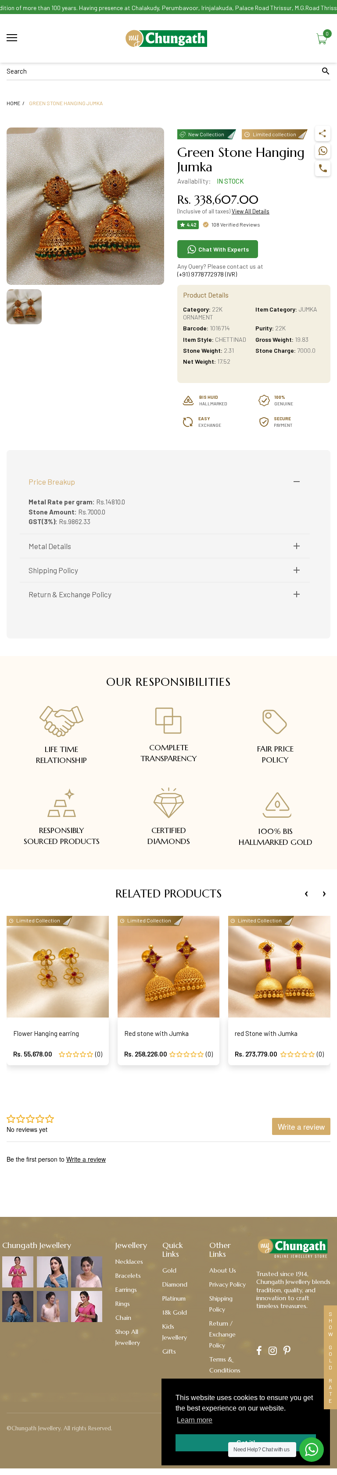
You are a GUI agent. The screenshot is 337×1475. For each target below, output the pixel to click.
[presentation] (306, 894)
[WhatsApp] (322, 151)
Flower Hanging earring (46, 1033)
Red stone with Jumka (156, 1033)
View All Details (250, 211)
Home (13, 103)
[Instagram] (273, 1351)
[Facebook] (259, 1351)
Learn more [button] (194, 1420)
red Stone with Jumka (266, 1033)
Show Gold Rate (330, 1357)
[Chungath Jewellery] (168, 38)
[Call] (322, 168)
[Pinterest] (286, 1351)
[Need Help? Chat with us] (311, 1449)
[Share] (322, 133)
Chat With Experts (223, 249)
